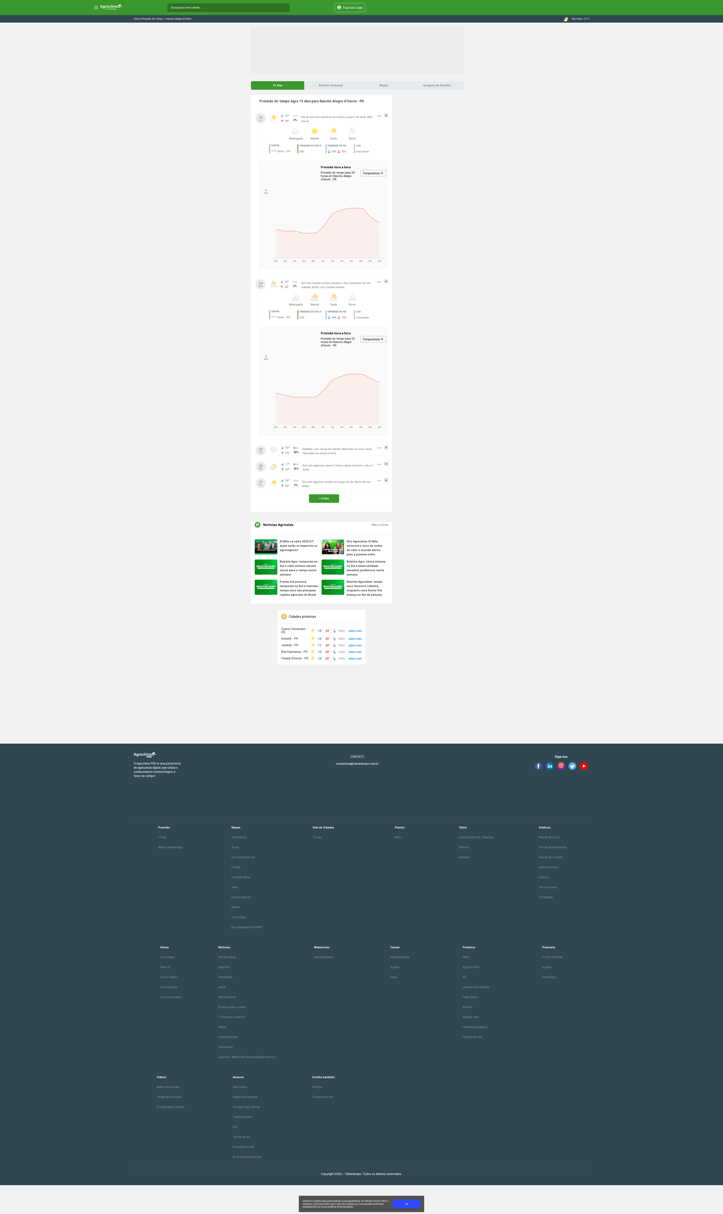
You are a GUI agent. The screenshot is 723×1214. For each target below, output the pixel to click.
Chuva (235, 847)
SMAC (466, 957)
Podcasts (464, 857)
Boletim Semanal (330, 85)
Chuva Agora (238, 917)
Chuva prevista (168, 987)
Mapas (383, 85)
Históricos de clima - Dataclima (476, 837)
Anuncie (238, 1077)
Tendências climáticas (169, 1096)
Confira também (323, 1077)
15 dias (277, 85)
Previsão (164, 827)
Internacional (225, 1047)
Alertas (222, 1027)
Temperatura (238, 837)
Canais (395, 947)
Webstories (321, 947)
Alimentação (225, 977)
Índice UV (544, 877)
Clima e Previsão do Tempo (148, 18)
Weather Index (471, 1017)
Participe (317, 1086)
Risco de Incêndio (241, 897)
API (464, 977)
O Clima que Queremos (231, 1017)
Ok (406, 1204)
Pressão (235, 867)
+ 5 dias (324, 498)
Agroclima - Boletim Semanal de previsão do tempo (246, 1057)
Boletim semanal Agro (170, 847)
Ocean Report (470, 997)
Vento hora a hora (548, 867)
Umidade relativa (240, 877)
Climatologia (546, 897)
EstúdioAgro (549, 977)
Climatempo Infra (472, 1037)
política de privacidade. (340, 1206)
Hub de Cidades (323, 827)
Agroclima (224, 967)
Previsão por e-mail (243, 1146)
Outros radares (168, 977)
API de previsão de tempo (247, 1156)
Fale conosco (240, 1086)
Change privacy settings (246, 1106)
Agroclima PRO (471, 967)
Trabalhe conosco (242, 1116)
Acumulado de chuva (243, 857)
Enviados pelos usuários (232, 1007)
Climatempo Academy (475, 1027)
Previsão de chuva (549, 837)
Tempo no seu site (322, 1096)
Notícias (224, 947)
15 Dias (317, 837)
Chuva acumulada (170, 997)
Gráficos (544, 827)
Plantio (400, 827)
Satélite (235, 907)
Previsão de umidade (550, 857)
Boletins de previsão (168, 1086)
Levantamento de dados (476, 987)
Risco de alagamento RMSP (246, 927)
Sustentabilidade (227, 1037)
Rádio (393, 977)
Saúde (222, 987)
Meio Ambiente (226, 997)
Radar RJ (165, 967)
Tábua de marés (548, 887)
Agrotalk (395, 967)
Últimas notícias (227, 957)
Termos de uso (241, 1136)
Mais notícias (380, 525)
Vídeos (161, 1077)
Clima (463, 827)
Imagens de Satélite (437, 85)
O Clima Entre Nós (552, 957)
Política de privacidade (245, 1096)
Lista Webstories (323, 957)
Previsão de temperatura (552, 847)
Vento (234, 887)
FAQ (235, 1126)
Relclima (464, 847)
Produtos (469, 947)
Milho (398, 837)
